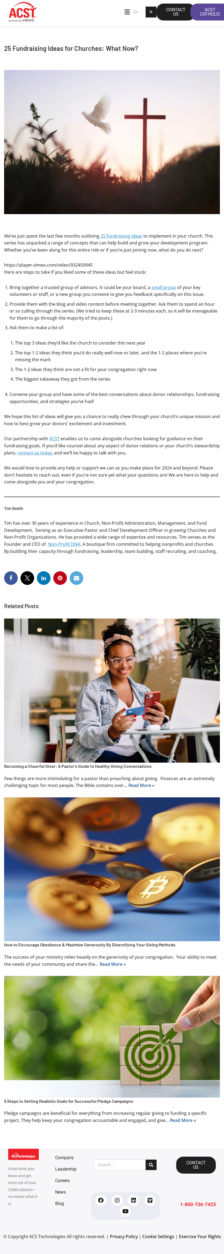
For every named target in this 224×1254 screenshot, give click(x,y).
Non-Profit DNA (63, 544)
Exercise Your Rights (200, 1236)
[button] (87, 12)
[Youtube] (125, 1211)
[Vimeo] (150, 1200)
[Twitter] (27, 578)
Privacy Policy (124, 1236)
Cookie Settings (158, 1236)
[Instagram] (117, 1200)
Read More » (141, 785)
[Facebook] (11, 578)
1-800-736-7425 (198, 1204)
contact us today (34, 453)
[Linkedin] (133, 1200)
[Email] (76, 578)
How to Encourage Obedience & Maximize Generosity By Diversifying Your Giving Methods (89, 944)
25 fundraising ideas (121, 236)
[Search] (151, 12)
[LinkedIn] (44, 578)
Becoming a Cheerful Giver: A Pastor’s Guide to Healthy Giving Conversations (78, 766)
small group (163, 287)
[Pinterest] (60, 578)
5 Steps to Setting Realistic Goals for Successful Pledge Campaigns (68, 1101)
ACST (54, 439)
